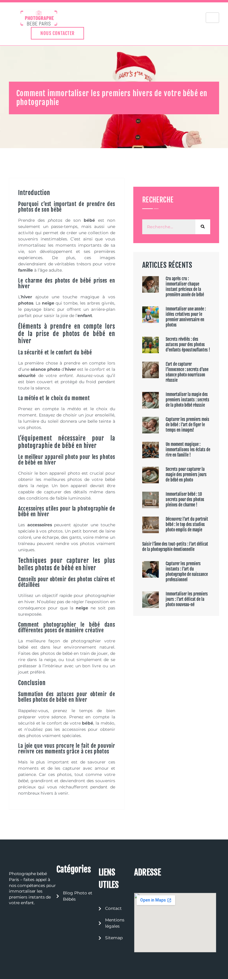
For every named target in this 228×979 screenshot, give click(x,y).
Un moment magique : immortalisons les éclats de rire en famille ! (188, 449)
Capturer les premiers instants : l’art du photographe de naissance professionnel (187, 571)
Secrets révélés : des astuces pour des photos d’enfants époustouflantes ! (188, 344)
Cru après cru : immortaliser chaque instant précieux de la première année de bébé (185, 286)
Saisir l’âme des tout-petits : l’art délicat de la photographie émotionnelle (175, 546)
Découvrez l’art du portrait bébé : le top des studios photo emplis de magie (187, 524)
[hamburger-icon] (212, 17)
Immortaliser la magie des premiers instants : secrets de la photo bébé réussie (187, 400)
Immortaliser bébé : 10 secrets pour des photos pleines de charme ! (185, 499)
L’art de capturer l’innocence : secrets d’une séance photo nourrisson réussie (187, 372)
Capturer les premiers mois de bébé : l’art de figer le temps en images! (187, 425)
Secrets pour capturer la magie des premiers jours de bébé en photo (186, 474)
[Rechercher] (202, 226)
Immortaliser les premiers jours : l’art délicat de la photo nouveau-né (187, 599)
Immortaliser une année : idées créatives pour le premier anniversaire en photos (186, 316)
